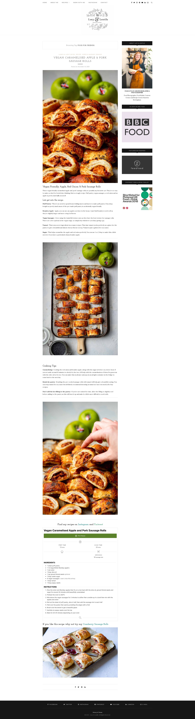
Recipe (78, 54)
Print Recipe (81, 536)
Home (45, 2)
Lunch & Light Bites (67, 54)
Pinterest (98, 524)
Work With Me (79, 2)
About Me (54, 2)
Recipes (65, 2)
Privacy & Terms (97, 712)
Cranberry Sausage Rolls (95, 624)
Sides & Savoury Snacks (92, 54)
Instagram (92, 2)
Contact (104, 2)
